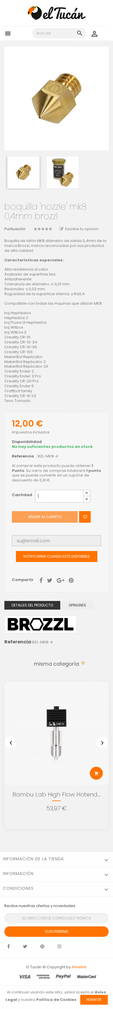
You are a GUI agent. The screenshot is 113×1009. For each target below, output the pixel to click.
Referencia (23, 456)
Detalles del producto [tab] (32, 605)
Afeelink (79, 967)
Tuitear (49, 580)
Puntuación (14, 229)
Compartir (41, 580)
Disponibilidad (27, 442)
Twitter (25, 947)
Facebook (8, 947)
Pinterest (71, 580)
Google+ (60, 580)
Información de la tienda (33, 859)
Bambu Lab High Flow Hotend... (56, 794)
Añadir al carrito (44, 516)
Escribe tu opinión (82, 229)
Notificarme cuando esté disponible (56, 556)
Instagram (59, 947)
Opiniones (77, 605)
